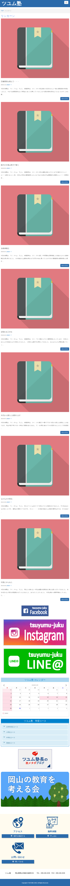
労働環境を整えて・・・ (10, 81)
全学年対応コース (12, 727)
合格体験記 (5, 248)
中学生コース (10, 737)
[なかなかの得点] (35, 495)
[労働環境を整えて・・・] (35, 77)
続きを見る (65, 98)
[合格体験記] (35, 244)
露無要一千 (9, 84)
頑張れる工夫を (6, 332)
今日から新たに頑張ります (11, 415)
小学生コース (10, 732)
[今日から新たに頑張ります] (35, 411)
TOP (2, 10)
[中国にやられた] (35, 578)
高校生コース (10, 743)
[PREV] (4, 685)
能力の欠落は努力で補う (10, 165)
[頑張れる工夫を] (35, 328)
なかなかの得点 (6, 499)
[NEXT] (65, 685)
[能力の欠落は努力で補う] (35, 161)
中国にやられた (6, 582)
